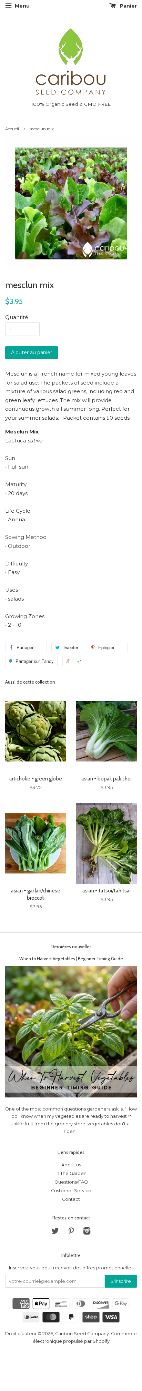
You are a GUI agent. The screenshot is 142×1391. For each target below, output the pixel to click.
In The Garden (71, 1173)
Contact (71, 1199)
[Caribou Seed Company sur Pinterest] (71, 1232)
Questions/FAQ (71, 1182)
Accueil (12, 128)
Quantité (16, 317)
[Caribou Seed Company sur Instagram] (87, 1232)
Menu (21, 6)
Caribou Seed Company (82, 1333)
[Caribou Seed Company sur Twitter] (55, 1232)
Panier (128, 6)
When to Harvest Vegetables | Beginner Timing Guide (71, 958)
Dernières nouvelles (71, 946)
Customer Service (71, 1190)
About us (71, 1164)
